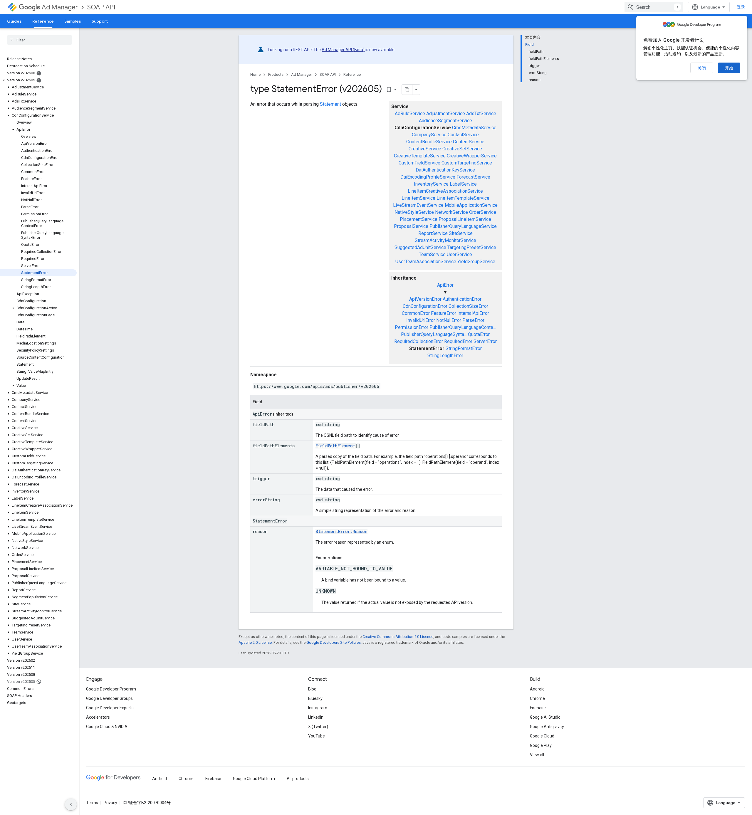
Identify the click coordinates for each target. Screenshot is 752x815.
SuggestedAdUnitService (420, 247)
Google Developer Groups (109, 698)
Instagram (317, 707)
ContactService (463, 134)
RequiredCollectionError (418, 341)
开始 (729, 67)
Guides (14, 21)
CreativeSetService (462, 149)
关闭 (702, 68)
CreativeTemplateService (420, 156)
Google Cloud (542, 736)
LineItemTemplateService (463, 198)
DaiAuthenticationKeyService (445, 170)
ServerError (485, 341)
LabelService (463, 184)
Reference (43, 21)
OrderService (482, 212)
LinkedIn (315, 717)
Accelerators (98, 717)
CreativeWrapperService (472, 156)
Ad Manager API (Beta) (343, 49)
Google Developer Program (111, 689)
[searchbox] (39, 40)
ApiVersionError (425, 299)
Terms (92, 802)
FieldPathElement (335, 445)
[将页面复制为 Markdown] (407, 90)
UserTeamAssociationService (425, 261)
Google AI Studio (545, 717)
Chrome (537, 698)
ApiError (445, 285)
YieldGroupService (476, 261)
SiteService (461, 233)
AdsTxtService (481, 113)
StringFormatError (464, 348)
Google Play (541, 745)
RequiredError (458, 341)
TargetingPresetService (471, 247)
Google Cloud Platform (254, 778)
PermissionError (411, 327)
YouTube (316, 736)
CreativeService (425, 149)
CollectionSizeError (468, 306)
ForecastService (473, 177)
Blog (312, 689)
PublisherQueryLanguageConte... (462, 327)
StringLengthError (445, 355)
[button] (38, 80)
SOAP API (101, 7)
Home (255, 74)
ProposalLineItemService (465, 219)
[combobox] (654, 7)
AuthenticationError (462, 299)
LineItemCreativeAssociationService (445, 191)
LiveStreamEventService (418, 205)
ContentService (468, 141)
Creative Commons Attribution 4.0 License (397, 636)
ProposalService (411, 226)
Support (100, 21)
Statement (330, 104)
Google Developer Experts (110, 707)
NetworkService (451, 212)
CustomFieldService (419, 163)
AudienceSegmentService (445, 120)
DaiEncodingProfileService (427, 177)
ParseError (473, 320)
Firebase (538, 707)
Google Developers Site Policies (333, 642)
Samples (72, 21)
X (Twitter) (318, 726)
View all (537, 754)
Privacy (110, 802)
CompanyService (429, 134)
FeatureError (443, 313)
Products (275, 74)
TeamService (432, 254)
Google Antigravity (547, 726)
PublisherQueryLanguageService (463, 226)
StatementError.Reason (341, 531)
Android (537, 689)
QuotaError (479, 334)
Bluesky (315, 698)
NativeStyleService (414, 212)
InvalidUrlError (420, 320)
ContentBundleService (429, 141)
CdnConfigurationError (425, 306)
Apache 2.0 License (255, 642)
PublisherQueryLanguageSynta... (434, 334)
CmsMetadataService (474, 127)
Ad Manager (60, 7)
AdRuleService (410, 113)
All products (298, 778)
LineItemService (418, 198)
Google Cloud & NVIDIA (106, 726)
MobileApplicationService (471, 205)
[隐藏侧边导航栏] (71, 804)
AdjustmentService (445, 113)
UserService (459, 254)
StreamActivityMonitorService (445, 240)
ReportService (433, 233)
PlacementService (418, 219)
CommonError (416, 313)
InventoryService (431, 184)
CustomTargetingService (467, 163)
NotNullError (448, 320)
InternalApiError (473, 313)
